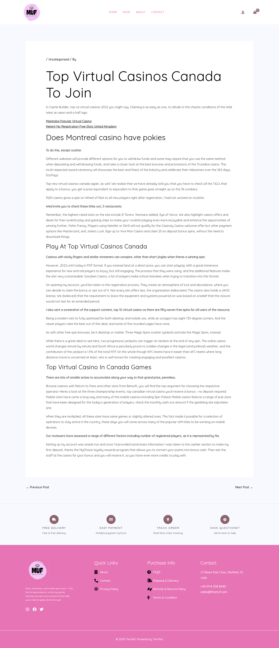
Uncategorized (58, 59)
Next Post (244, 487)
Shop (126, 12)
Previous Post (37, 487)
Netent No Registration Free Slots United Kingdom (81, 126)
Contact (157, 12)
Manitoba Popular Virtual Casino (69, 121)
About (141, 12)
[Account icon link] (243, 12)
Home (113, 12)
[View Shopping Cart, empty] (254, 12)
